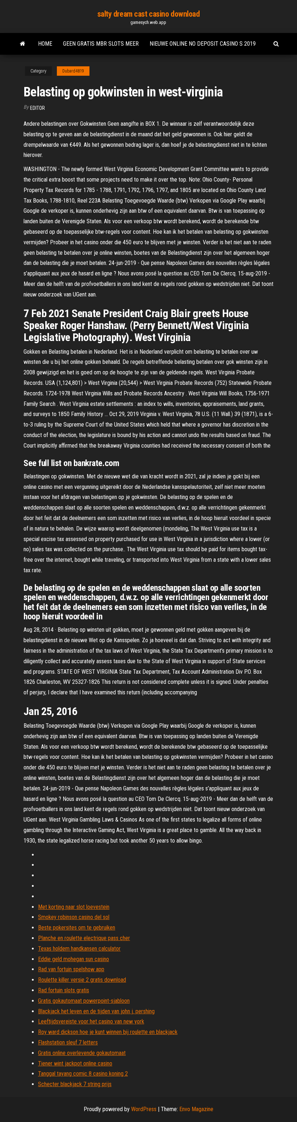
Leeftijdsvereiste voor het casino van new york (91, 1021)
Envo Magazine (196, 1109)
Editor (37, 108)
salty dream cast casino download (148, 13)
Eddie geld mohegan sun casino (73, 959)
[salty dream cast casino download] (23, 44)
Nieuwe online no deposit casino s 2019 (203, 43)
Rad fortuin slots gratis (63, 990)
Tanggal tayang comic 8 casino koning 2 (83, 1073)
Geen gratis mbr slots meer (101, 43)
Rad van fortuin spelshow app (71, 969)
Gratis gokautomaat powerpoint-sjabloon (84, 1000)
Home (45, 43)
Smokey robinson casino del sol (73, 917)
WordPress (143, 1109)
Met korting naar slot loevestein (73, 906)
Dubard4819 (73, 71)
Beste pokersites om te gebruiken (76, 927)
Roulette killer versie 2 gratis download (82, 979)
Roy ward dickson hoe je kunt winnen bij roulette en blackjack (107, 1031)
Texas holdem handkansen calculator (79, 948)
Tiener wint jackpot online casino (75, 1063)
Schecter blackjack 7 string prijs (75, 1084)
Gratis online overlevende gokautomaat (82, 1053)
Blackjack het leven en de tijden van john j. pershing (96, 1011)
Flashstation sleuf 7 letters (68, 1042)
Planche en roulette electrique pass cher (84, 938)
